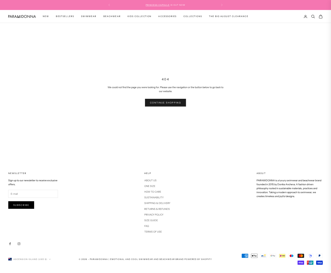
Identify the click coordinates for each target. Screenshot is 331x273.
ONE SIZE (149, 186)
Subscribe (21, 205)
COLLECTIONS (192, 16)
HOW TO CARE (152, 191)
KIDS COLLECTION (139, 16)
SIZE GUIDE (151, 220)
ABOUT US (150, 180)
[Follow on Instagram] (19, 243)
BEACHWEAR (112, 16)
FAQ (146, 226)
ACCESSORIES (167, 16)
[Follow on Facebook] (10, 243)
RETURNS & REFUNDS (157, 209)
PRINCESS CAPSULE (158, 5)
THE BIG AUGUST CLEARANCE (228, 16)
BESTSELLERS (65, 16)
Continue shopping (165, 102)
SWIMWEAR (88, 16)
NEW (46, 16)
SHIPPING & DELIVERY (157, 203)
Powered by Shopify (198, 259)
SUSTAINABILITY (154, 197)
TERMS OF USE (153, 231)
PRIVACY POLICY (153, 214)
